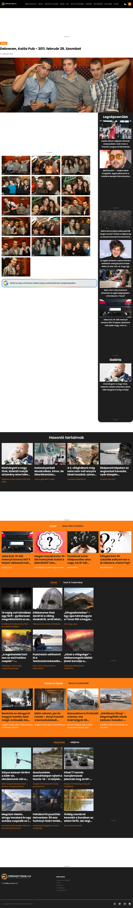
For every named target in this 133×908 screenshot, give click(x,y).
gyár (49, 724)
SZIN (3, 783)
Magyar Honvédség (72, 783)
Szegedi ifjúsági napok (16, 783)
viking (35, 624)
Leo (126, 724)
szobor (111, 724)
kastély (15, 727)
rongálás (104, 727)
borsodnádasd (58, 724)
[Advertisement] (66, 23)
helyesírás (108, 567)
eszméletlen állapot (10, 626)
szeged (36, 783)
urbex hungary (26, 724)
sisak (40, 624)
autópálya (68, 786)
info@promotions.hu (11, 883)
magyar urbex (8, 724)
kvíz (3, 567)
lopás (40, 825)
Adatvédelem (60, 888)
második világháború (76, 479)
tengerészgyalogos (10, 668)
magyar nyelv (58, 567)
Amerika (103, 479)
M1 (89, 783)
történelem (7, 727)
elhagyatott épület (75, 727)
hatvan (56, 825)
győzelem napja (47, 479)
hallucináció (38, 668)
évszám (74, 567)
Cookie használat (61, 890)
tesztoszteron (49, 665)
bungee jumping (16, 786)
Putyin (37, 479)
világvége (6, 665)
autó (10, 567)
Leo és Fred (119, 724)
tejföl (4, 482)
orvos (40, 665)
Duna (66, 825)
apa (75, 624)
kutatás (47, 624)
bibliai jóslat (78, 665)
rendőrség (37, 828)
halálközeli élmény (10, 624)
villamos (26, 825)
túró (28, 479)
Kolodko (103, 724)
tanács (14, 665)
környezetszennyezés (49, 783)
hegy (70, 624)
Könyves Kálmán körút (11, 828)
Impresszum (59, 885)
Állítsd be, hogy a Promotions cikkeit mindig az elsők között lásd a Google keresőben (43, 283)
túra (66, 624)
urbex (17, 724)
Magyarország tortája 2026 (14, 479)
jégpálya (48, 825)
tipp (20, 665)
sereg (84, 783)
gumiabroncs (38, 786)
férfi (26, 624)
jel (6, 567)
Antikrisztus (69, 668)
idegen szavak (44, 567)
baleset (5, 786)
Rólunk (58, 883)
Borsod (70, 724)
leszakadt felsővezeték (12, 825)
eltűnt (72, 825)
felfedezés (55, 624)
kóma (20, 624)
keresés (78, 825)
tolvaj (35, 825)
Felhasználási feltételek (63, 880)
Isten (35, 665)
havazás (112, 479)
